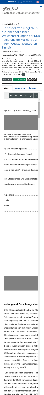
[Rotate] (30, 95)
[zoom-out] (16, 95)
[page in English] (36, 2)
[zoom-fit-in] (25, 95)
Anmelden (27, 1)
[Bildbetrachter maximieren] (35, 95)
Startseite (12, 1)
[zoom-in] (11, 95)
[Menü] (41, 7)
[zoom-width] (21, 95)
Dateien (32, 88)
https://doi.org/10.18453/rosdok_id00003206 (21, 55)
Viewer (7, 88)
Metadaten (20, 88)
